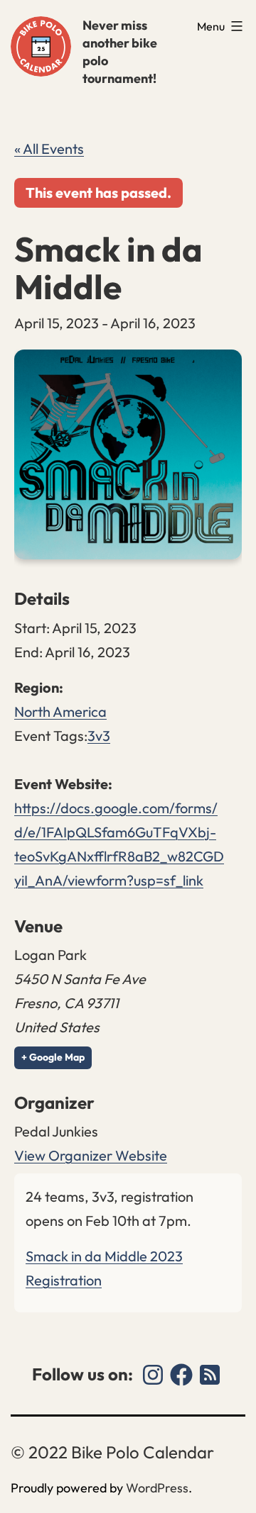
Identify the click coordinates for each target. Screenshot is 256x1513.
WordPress (157, 1488)
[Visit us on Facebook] (181, 1374)
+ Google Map (53, 1057)
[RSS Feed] (209, 1374)
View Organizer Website (90, 1155)
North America (60, 711)
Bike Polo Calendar (41, 46)
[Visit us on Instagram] (153, 1374)
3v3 (98, 735)
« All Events (49, 148)
